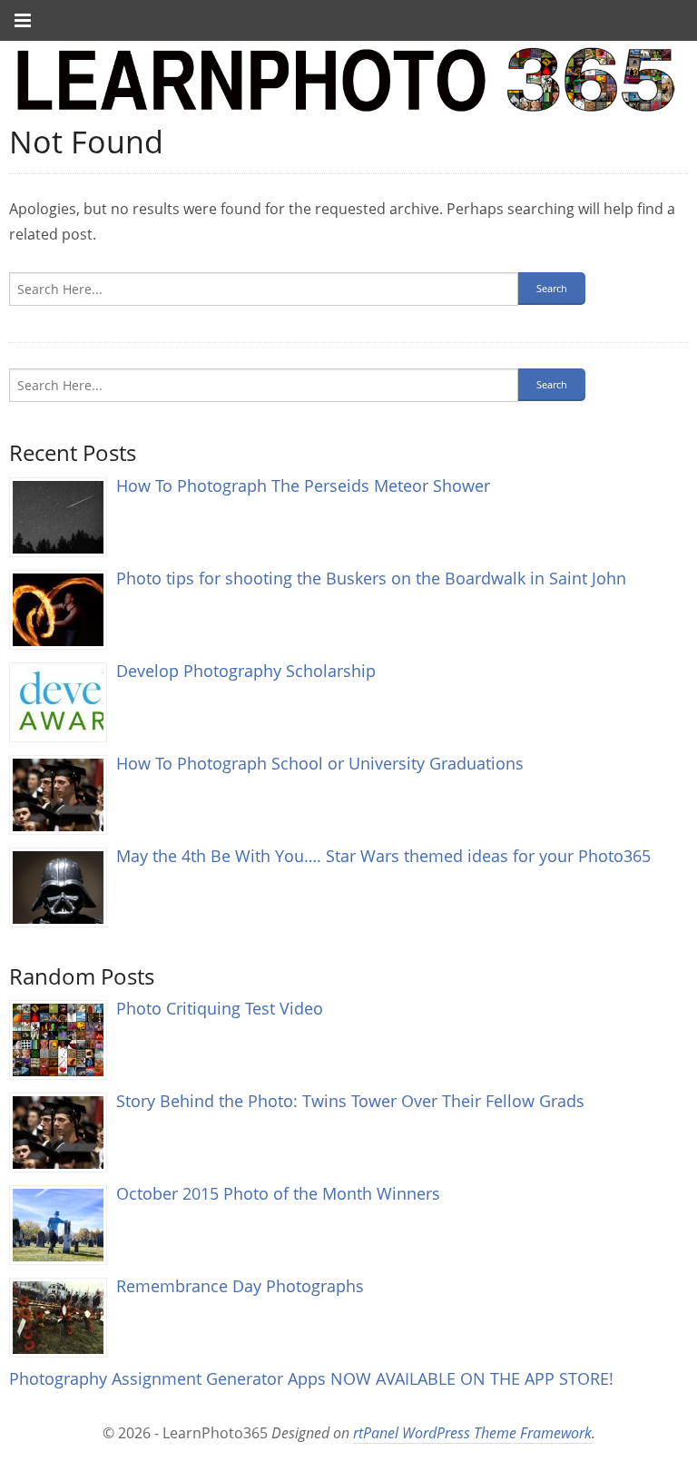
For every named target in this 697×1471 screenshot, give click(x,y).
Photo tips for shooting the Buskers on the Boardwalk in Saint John (371, 577)
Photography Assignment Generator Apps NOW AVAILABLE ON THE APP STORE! (311, 1378)
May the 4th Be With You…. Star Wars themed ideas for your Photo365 (383, 855)
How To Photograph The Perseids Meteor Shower (303, 485)
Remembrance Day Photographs (240, 1285)
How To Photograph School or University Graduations (320, 762)
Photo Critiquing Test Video (219, 1007)
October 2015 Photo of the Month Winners (278, 1193)
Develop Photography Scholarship (246, 670)
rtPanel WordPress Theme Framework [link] (472, 1433)
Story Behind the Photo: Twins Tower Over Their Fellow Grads (350, 1100)
